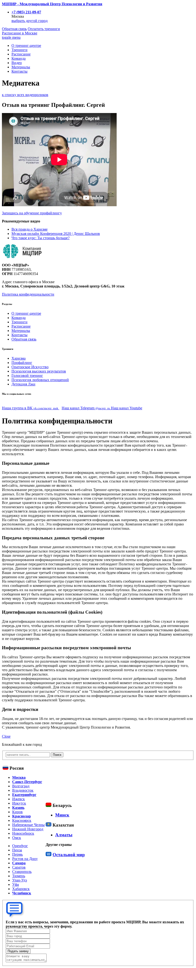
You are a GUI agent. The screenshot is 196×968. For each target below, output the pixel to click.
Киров (17, 812)
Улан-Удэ (19, 880)
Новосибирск (23, 833)
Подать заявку (18, 951)
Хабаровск (21, 889)
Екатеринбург (24, 795)
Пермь (17, 854)
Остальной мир (69, 854)
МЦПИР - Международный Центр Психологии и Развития (52, 4)
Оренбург (20, 846)
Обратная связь (14, 29)
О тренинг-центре (26, 45)
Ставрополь (22, 872)
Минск (62, 814)
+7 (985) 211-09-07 (26, 12)
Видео (16, 63)
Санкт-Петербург (27, 782)
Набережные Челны (28, 825)
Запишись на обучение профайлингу (32, 213)
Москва (19, 777)
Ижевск (18, 799)
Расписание (19, 33)
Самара (19, 863)
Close (6, 736)
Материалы (20, 67)
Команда (18, 58)
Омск (16, 838)
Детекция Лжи (23, 384)
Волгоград (20, 786)
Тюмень (18, 876)
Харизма (18, 358)
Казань (18, 808)
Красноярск (21, 820)
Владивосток (22, 790)
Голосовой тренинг (27, 375)
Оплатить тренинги (44, 29)
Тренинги (19, 50)
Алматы (63, 834)
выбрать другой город (29, 21)
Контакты (19, 71)
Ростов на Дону (25, 859)
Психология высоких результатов (38, 371)
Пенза (17, 850)
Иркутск (19, 803)
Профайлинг (21, 363)
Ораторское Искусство (30, 367)
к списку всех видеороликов (25, 95)
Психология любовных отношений (40, 380)
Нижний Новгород (27, 829)
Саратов (19, 867)
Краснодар (21, 816)
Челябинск (21, 893)
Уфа (15, 884)
